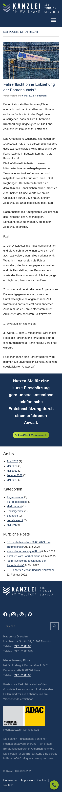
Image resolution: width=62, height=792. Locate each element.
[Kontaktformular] (28, 596)
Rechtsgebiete (15, 511)
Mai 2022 (12, 470)
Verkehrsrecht (15, 520)
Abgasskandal (15, 497)
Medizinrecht (14, 506)
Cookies (42, 780)
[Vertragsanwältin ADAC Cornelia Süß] (24, 724)
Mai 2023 (12, 466)
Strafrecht (42, 95)
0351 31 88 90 (22, 646)
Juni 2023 (12, 461)
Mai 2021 (12, 480)
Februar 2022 (14, 475)
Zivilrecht (12, 525)
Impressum (28, 780)
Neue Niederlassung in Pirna (24, 551)
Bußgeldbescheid (17, 501)
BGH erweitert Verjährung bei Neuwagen (31, 570)
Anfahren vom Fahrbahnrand (23, 556)
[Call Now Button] (54, 785)
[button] (6, 786)
